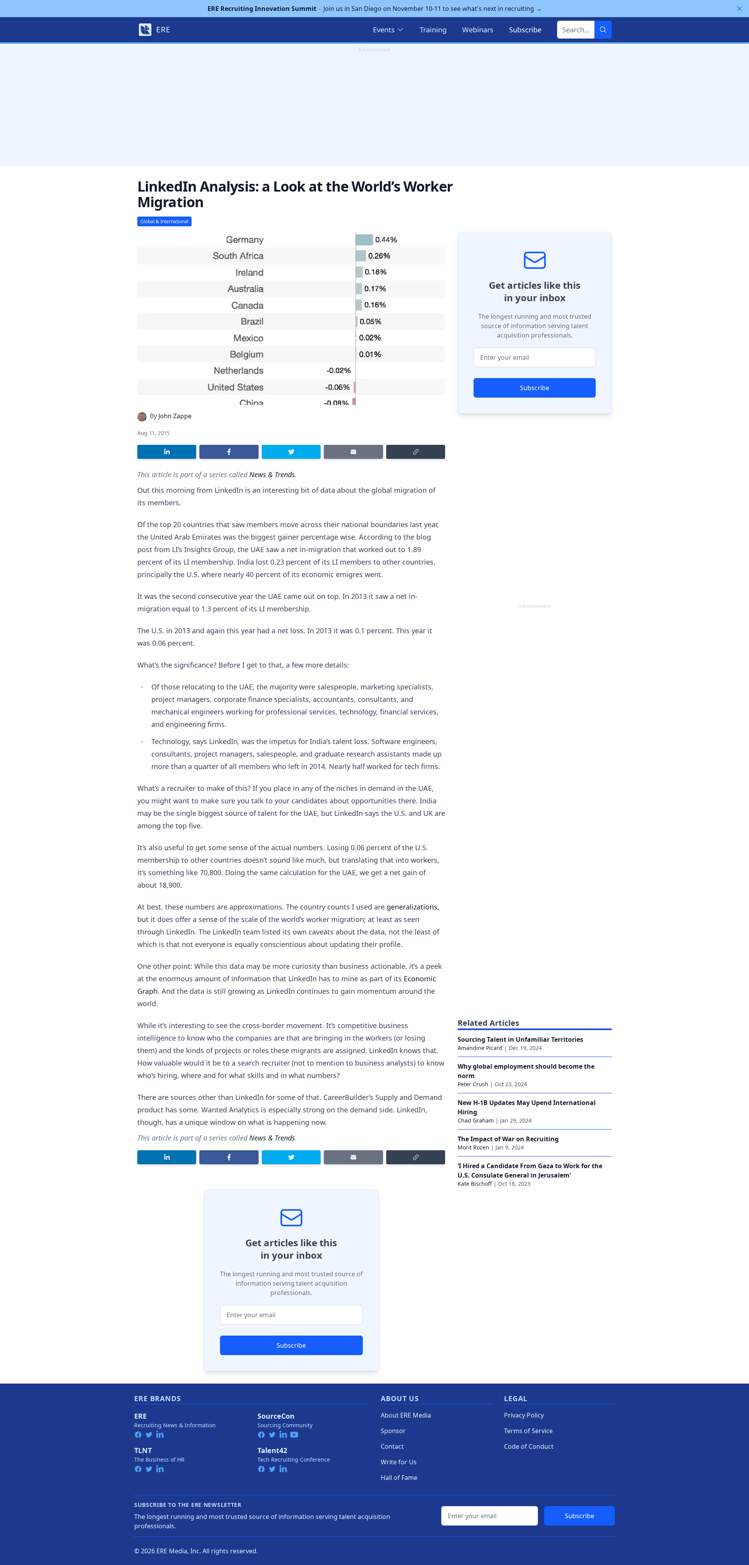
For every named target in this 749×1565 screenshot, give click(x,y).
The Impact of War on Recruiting (508, 1139)
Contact (392, 1446)
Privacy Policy (524, 1415)
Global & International (164, 221)
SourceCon (276, 1416)
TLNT (143, 1450)
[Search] (603, 30)
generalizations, (413, 906)
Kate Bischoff (475, 1183)
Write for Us (399, 1462)
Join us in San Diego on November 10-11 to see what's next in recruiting (375, 8)
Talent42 (272, 1450)
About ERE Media (406, 1415)
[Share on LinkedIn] (166, 452)
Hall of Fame (399, 1477)
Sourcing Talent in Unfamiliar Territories (520, 1039)
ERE (140, 1416)
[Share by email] (353, 452)
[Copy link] (415, 452)
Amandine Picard (480, 1048)
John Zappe (175, 416)
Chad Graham (476, 1120)
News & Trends (272, 474)
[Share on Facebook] (228, 452)
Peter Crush (473, 1084)
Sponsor (393, 1430)
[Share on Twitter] (291, 452)
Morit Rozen (473, 1147)
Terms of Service (528, 1430)
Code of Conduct (529, 1446)
